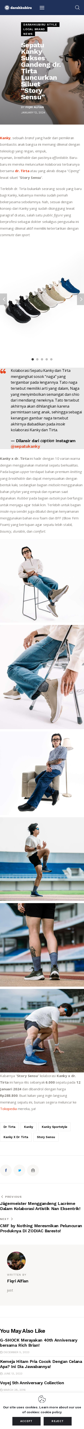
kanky (28, 1127)
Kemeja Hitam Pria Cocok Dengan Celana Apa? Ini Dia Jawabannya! (41, 1364)
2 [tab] (37, 359)
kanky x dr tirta (16, 1137)
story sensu (46, 1137)
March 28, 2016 (15, 1389)
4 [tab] (46, 359)
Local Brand (34, 29)
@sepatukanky (25, 446)
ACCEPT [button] (26, 1421)
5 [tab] (51, 359)
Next (80, 299)
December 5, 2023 (16, 1352)
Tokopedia (8, 1108)
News (28, 33)
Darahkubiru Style (40, 24)
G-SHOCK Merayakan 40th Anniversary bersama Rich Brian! (38, 1343)
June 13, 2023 (13, 1373)
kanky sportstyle (54, 1127)
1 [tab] (32, 359)
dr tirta (9, 1127)
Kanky (5, 137)
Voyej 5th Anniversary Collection (32, 1382)
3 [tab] (42, 359)
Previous (3, 299)
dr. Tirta (22, 170)
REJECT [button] (58, 1421)
